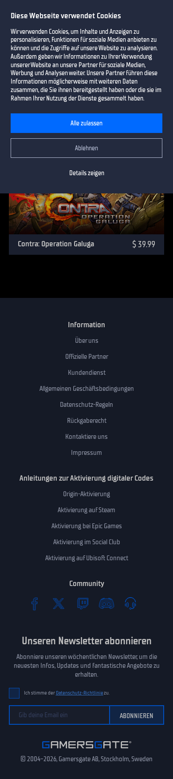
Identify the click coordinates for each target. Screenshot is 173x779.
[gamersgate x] (59, 603)
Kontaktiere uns (86, 436)
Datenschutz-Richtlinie (79, 693)
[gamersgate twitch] (82, 603)
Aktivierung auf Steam (86, 510)
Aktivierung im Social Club (86, 542)
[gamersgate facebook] (35, 603)
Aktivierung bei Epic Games (86, 526)
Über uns (86, 340)
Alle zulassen (86, 123)
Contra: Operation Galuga (56, 244)
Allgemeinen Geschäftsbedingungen (86, 388)
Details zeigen (86, 173)
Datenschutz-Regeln (86, 404)
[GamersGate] (86, 750)
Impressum (86, 452)
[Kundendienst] (130, 603)
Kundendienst (87, 372)
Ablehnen (86, 148)
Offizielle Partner (86, 356)
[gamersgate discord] (106, 603)
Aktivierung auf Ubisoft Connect (86, 558)
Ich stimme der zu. (67, 693)
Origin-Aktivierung (86, 494)
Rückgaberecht (86, 420)
